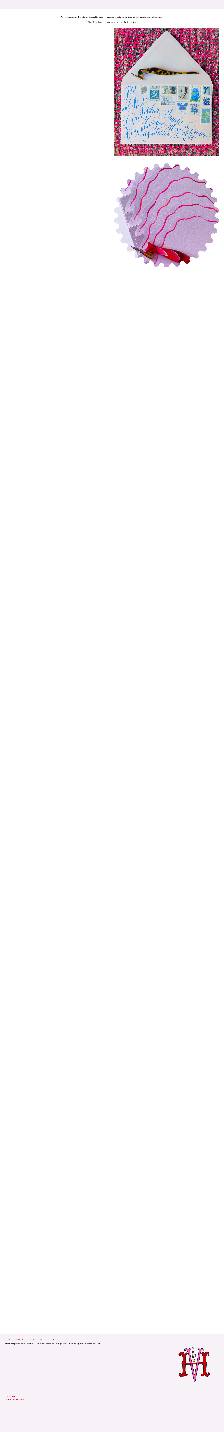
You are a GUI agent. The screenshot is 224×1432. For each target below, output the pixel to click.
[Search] (5, 5)
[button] (31, 312)
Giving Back (11, 1397)
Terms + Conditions (15, 1399)
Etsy (7, 1394)
